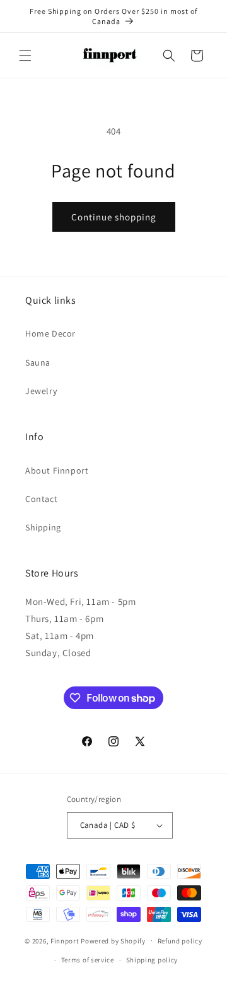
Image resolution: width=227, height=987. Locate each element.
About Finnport (56, 470)
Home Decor (50, 333)
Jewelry (41, 391)
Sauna (37, 362)
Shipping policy (152, 959)
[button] (25, 55)
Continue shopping (113, 217)
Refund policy (180, 940)
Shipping (43, 527)
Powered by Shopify (113, 940)
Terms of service (87, 959)
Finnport (64, 940)
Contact (41, 499)
